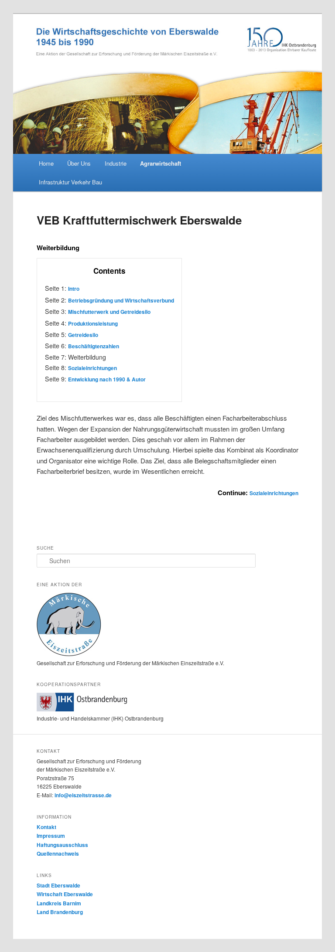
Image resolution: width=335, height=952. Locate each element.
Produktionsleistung (93, 323)
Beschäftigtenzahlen (93, 346)
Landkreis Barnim (59, 903)
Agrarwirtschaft (160, 163)
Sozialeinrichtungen (92, 368)
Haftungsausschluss (62, 845)
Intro (73, 288)
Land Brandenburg (60, 912)
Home (46, 163)
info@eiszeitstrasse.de (83, 795)
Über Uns (79, 163)
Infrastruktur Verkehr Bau (70, 182)
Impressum (51, 836)
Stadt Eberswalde (58, 885)
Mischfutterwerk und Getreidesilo (109, 312)
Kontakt (46, 827)
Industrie (115, 163)
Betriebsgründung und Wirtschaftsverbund (121, 300)
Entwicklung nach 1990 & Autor (107, 379)
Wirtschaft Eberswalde (65, 894)
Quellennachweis (58, 853)
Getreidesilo (83, 335)
